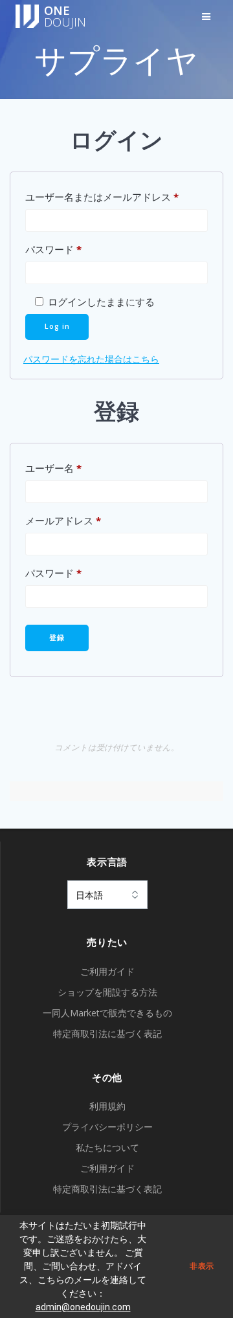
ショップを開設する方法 (107, 992)
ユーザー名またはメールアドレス (116, 196)
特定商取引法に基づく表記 (107, 1033)
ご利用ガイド (107, 971)
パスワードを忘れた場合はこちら (91, 359)
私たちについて (107, 1147)
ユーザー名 (73, 468)
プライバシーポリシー (107, 1127)
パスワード (73, 249)
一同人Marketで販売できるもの (107, 1013)
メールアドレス (83, 520)
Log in (57, 326)
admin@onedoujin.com (83, 1307)
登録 (57, 637)
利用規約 (107, 1106)
